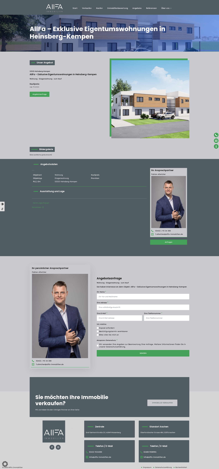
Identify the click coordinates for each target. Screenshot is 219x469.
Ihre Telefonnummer (153, 313)
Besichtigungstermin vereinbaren (113, 331)
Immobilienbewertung (117, 8)
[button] (5, 464)
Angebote (137, 8)
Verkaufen (87, 8)
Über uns (165, 8)
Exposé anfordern (107, 328)
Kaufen (99, 8)
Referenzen (151, 8)
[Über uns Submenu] (171, 8)
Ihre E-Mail (102, 313)
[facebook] (52, 447)
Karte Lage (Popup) (41, 203)
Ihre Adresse (102, 302)
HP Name (99, 266)
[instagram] (58, 447)
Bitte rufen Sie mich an (109, 335)
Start (75, 8)
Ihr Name (101, 292)
